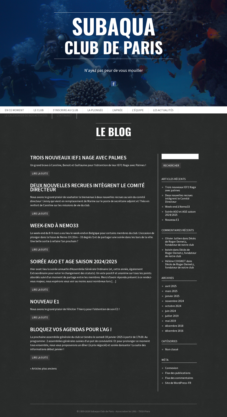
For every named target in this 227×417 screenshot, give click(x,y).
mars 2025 (171, 291)
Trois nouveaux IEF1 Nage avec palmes (180, 188)
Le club (39, 110)
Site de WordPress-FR (178, 383)
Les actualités (163, 110)
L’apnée (117, 110)
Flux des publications (177, 373)
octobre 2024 (173, 306)
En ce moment (14, 110)
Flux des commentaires (179, 378)
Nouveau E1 (172, 219)
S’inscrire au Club (65, 110)
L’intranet (64, 115)
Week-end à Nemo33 (177, 206)
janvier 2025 (172, 296)
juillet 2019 (172, 316)
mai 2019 (170, 321)
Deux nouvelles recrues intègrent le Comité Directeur (179, 198)
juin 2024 (170, 311)
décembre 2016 (174, 330)
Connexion (171, 368)
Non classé (171, 349)
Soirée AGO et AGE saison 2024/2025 (180, 213)
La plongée (95, 110)
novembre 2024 (174, 301)
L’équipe (138, 110)
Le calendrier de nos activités (26, 115)
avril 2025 (171, 286)
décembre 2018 (174, 325)
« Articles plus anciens (43, 368)
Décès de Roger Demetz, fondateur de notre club (180, 241)
